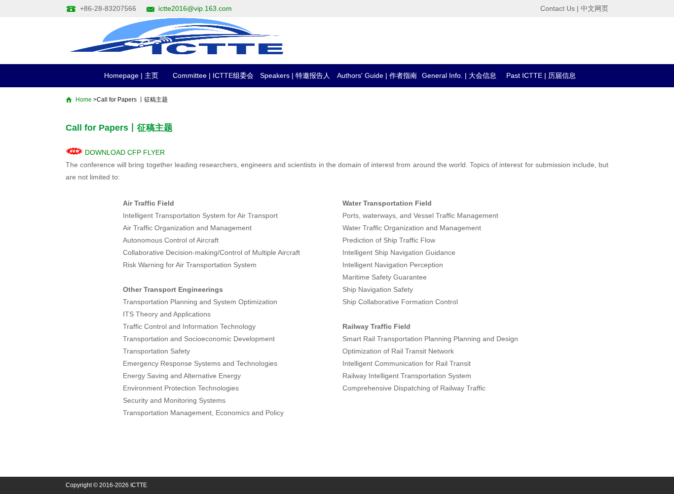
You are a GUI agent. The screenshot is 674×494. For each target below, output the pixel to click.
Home (83, 99)
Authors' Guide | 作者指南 (377, 75)
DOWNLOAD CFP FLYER (124, 152)
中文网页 (594, 8)
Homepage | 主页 (131, 75)
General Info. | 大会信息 (459, 75)
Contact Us (557, 8)
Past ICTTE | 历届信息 (541, 75)
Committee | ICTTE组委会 (213, 75)
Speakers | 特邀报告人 (295, 75)
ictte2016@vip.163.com (195, 8)
